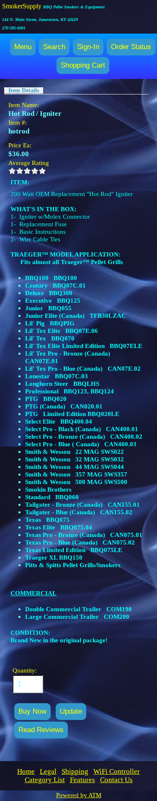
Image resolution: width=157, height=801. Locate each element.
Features (82, 780)
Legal (48, 771)
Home (26, 771)
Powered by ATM (78, 795)
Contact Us (116, 780)
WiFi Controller (116, 771)
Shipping (75, 771)
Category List (45, 780)
